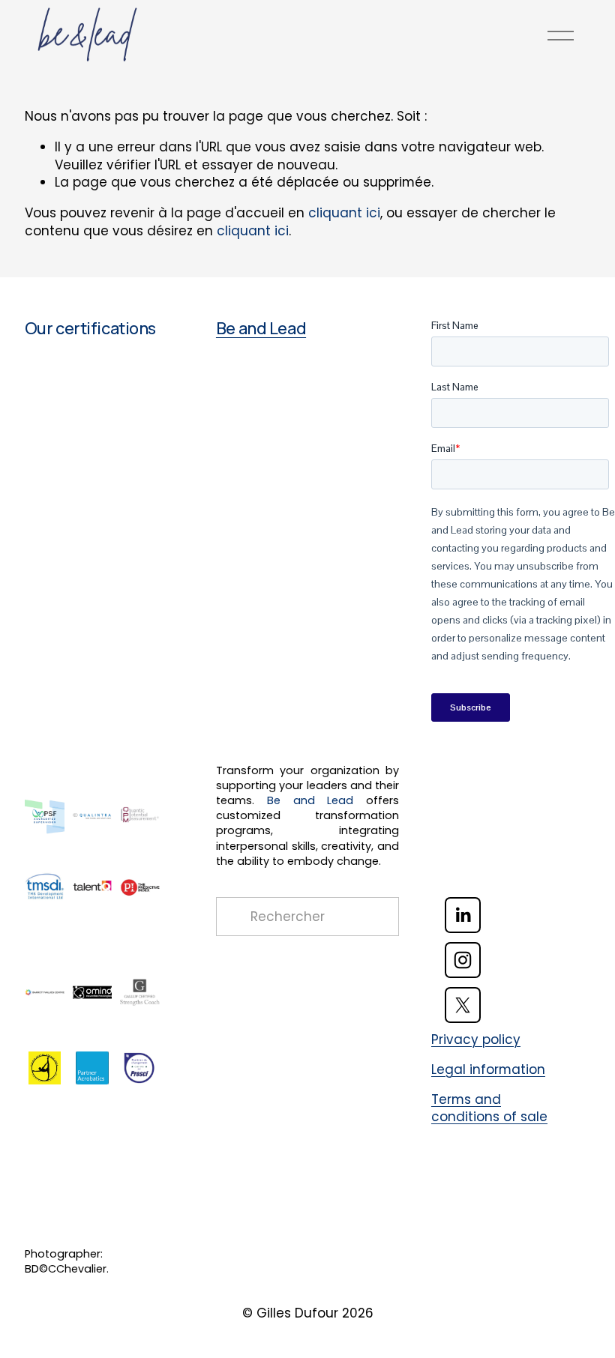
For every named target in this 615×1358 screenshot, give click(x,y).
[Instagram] (463, 960)
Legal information (488, 1069)
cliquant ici (344, 213)
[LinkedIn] (463, 915)
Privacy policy (475, 1039)
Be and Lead (261, 329)
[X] (463, 1005)
